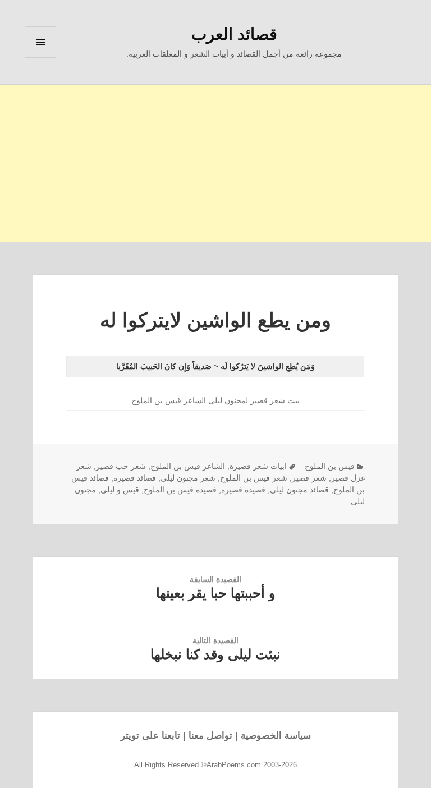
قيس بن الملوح (330, 466)
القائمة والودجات (40, 57)
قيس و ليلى (119, 489)
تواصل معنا (210, 735)
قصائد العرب (234, 34)
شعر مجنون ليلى (188, 477)
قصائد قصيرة (134, 477)
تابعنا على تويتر (150, 735)
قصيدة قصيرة (243, 489)
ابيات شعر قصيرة (258, 466)
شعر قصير (309, 477)
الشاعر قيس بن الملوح (187, 466)
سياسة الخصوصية (276, 735)
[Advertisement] (215, 163)
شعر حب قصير (121, 466)
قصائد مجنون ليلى (299, 489)
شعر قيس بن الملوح (253, 477)
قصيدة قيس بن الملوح (180, 489)
